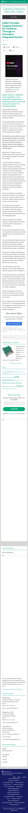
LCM (16, 377)
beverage (4, 371)
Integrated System (12, 330)
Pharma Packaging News (9, 796)
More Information (14, 324)
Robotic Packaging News (13, 800)
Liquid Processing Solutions (13, 792)
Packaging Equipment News (13, 794)
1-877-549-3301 (6, 736)
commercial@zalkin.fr (12, 708)
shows (4, 386)
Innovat (24, 373)
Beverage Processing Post (13, 780)
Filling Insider (19, 786)
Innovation (5, 330)
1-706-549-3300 (10, 734)
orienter (21, 380)
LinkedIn (4, 756)
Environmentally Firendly (13, 373)
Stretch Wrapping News (19, 802)
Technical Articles (5, 388)
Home (14, 777)
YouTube (4, 759)
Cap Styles (21, 371)
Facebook (4, 762)
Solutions (8, 386)
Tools (10, 388)
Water (15, 388)
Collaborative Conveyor (18, 784)
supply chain (13, 386)
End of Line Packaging (9, 786)
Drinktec (5, 374)
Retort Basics (19, 796)
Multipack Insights (16, 798)
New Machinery (21, 330)
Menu (15, 17)
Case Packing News (19, 782)
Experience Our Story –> (12, 363)
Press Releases (11, 383)
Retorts (8, 798)
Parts (4, 383)
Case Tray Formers (7, 784)
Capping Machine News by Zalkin (14, 10)
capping (13, 89)
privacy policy (13, 413)
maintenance (7, 380)
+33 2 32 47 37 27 (10, 719)
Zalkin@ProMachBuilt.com (13, 739)
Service (19, 383)
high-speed (20, 373)
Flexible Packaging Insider (13, 788)
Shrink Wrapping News (7, 802)
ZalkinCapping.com (7, 750)
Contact (24, 777)
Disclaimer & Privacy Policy (9, 808)
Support (4, 331)
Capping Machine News (8, 782)
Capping (11, 328)
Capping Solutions (13, 327)
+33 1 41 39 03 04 (10, 705)
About (19, 777)
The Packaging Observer (14, 804)
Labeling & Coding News (13, 790)
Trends (12, 388)
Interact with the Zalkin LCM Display (12, 689)
